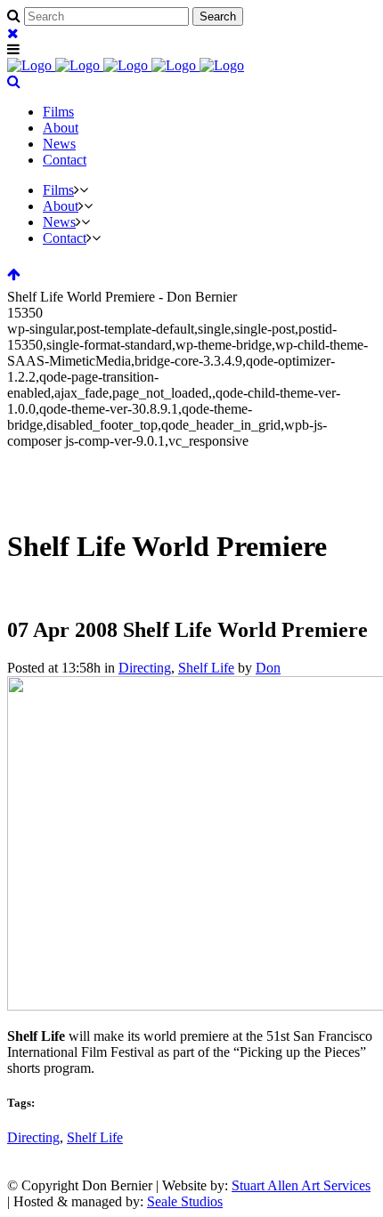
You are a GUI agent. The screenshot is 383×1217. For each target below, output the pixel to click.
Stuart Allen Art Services (301, 1185)
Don (268, 667)
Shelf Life (206, 667)
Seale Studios (185, 1201)
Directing (144, 667)
